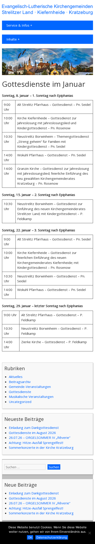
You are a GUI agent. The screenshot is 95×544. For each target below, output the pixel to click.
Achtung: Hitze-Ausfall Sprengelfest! (36, 442)
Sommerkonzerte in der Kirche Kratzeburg (41, 447)
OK (30, 537)
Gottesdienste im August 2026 (32, 432)
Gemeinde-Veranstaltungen (30, 386)
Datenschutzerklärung (51, 537)
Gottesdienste (20, 391)
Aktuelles (16, 376)
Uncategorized (20, 401)
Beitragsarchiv (20, 381)
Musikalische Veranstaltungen (31, 396)
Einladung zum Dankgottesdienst (34, 427)
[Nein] (89, 533)
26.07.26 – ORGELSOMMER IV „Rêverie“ (39, 437)
